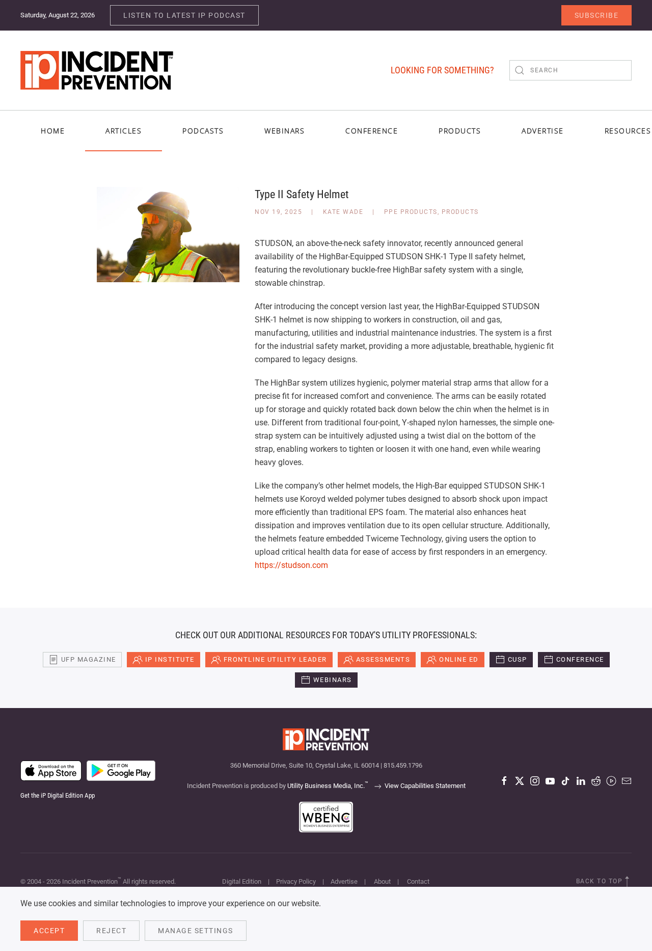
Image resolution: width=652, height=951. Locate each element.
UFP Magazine (88, 659)
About (382, 881)
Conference (580, 659)
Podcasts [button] (203, 130)
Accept (49, 931)
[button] (627, 882)
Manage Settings (195, 931)
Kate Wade (343, 211)
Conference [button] (371, 130)
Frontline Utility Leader (275, 659)
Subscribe (597, 15)
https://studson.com (291, 565)
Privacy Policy (296, 881)
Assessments (383, 659)
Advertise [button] (543, 130)
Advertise (344, 881)
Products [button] (460, 130)
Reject (111, 931)
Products (460, 211)
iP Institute (170, 659)
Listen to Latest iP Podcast (184, 15)
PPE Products (411, 211)
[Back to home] (96, 70)
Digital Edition (241, 881)
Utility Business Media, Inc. (327, 786)
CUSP (517, 659)
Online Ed (459, 659)
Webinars (284, 130)
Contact (418, 881)
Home (53, 130)
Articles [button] (123, 130)
